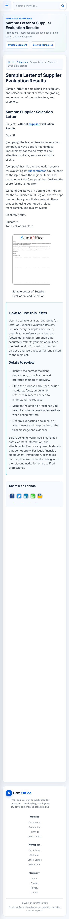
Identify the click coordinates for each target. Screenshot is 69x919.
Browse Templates (43, 44)
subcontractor (37, 170)
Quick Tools (34, 850)
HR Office (34, 831)
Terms (34, 892)
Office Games (34, 859)
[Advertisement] (34, 642)
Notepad (34, 855)
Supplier (34, 124)
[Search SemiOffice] (62, 6)
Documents (35, 822)
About (34, 878)
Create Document (17, 44)
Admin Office (34, 836)
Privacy (34, 887)
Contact (34, 883)
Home (11, 62)
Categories (22, 62)
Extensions (34, 864)
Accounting (35, 827)
